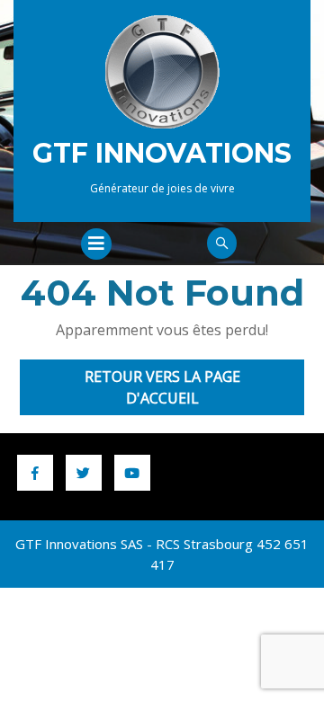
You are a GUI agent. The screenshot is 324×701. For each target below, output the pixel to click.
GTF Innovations (162, 153)
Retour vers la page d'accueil (178, 391)
